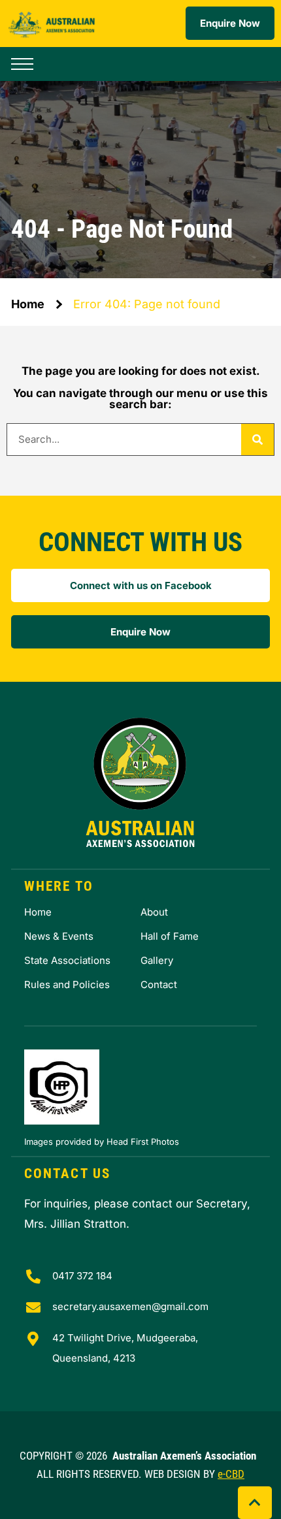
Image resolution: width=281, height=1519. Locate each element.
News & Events (58, 936)
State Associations (67, 960)
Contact (158, 984)
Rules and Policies (67, 984)
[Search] (257, 439)
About (154, 912)
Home (27, 304)
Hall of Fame (169, 936)
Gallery (156, 960)
